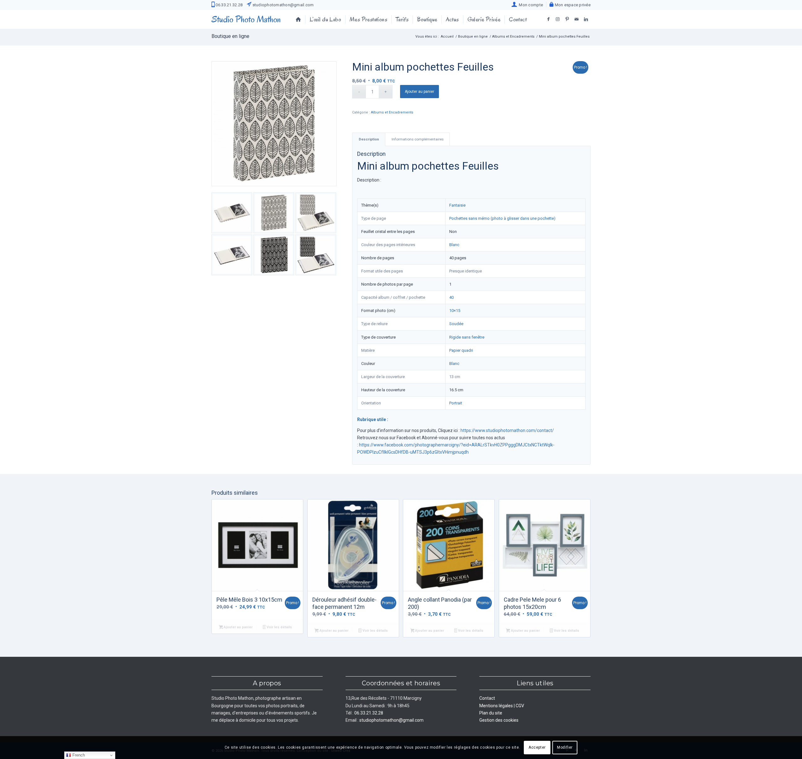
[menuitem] (527, 4)
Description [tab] (369, 139)
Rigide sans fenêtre (466, 337)
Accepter (537, 747)
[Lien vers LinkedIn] (586, 19)
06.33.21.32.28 (228, 5)
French (78, 755)
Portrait (455, 403)
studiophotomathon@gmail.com (282, 5)
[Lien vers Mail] (576, 19)
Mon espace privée (572, 5)
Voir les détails (279, 627)
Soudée (456, 323)
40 (451, 297)
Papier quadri (461, 350)
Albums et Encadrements (392, 112)
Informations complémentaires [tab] (418, 139)
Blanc (454, 244)
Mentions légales (496, 705)
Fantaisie (457, 205)
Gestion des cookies (498, 720)
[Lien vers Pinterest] (567, 19)
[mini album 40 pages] (273, 123)
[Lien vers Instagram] (557, 19)
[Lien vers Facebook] (548, 19)
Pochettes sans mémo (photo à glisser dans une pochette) (502, 218)
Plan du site (490, 712)
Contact (487, 698)
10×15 (454, 310)
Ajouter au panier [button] (238, 627)
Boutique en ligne (230, 36)
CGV (520, 705)
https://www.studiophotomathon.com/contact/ (507, 430)
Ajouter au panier (419, 91)
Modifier (565, 747)
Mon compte (530, 5)
